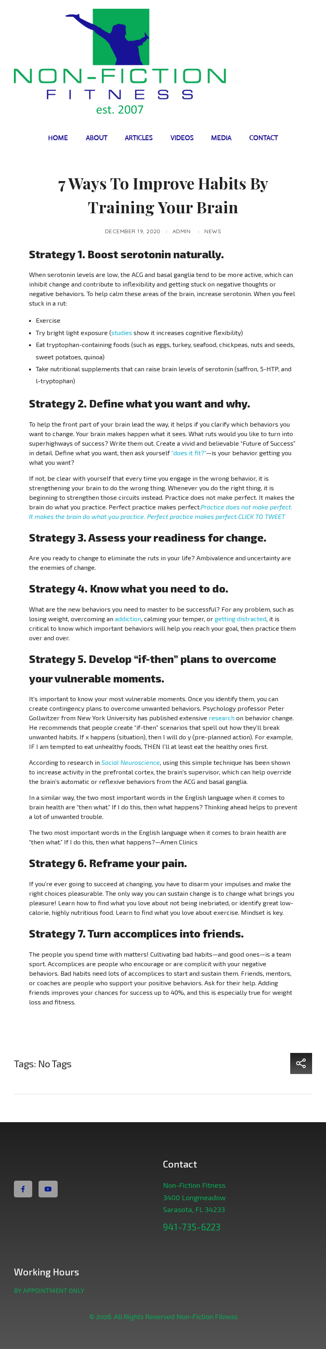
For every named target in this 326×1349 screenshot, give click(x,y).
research (222, 717)
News (212, 231)
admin (181, 231)
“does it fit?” (188, 452)
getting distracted (240, 618)
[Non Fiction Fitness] (163, 64)
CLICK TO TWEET (261, 516)
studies (121, 332)
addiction (128, 618)
